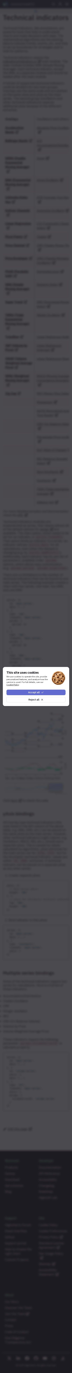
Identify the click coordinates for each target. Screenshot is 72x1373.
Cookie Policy (12, 684)
